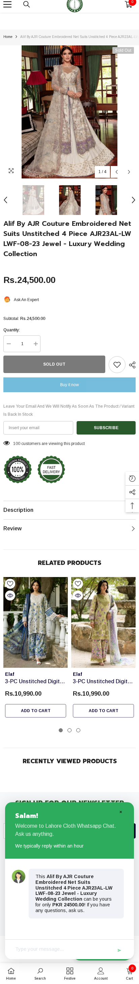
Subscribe (106, 427)
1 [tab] (61, 730)
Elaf (9, 674)
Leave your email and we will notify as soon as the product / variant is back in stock (68, 410)
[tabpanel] (36, 649)
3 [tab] (78, 730)
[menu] (7, 4)
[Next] (129, 172)
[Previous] (116, 172)
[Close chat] (120, 811)
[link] (40, 974)
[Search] (27, 4)
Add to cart (36, 710)
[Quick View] (10, 595)
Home (7, 37)
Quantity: (11, 330)
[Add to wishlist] (117, 364)
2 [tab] (69, 730)
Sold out (54, 364)
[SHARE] (131, 365)
